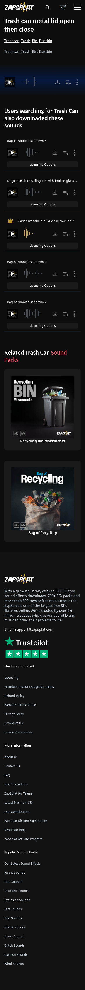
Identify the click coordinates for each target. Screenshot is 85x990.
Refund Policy (14, 696)
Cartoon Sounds (16, 954)
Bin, (35, 40)
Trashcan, (12, 40)
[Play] (10, 82)
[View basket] (63, 7)
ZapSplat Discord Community (25, 821)
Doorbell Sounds (16, 891)
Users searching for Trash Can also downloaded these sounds (41, 118)
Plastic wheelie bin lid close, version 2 (46, 221)
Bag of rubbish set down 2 (27, 302)
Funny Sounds (14, 872)
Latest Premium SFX (18, 802)
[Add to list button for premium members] (68, 82)
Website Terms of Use (20, 705)
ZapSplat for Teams (18, 793)
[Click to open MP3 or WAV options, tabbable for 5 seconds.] (57, 82)
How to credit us (16, 784)
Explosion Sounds (17, 900)
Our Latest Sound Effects (22, 863)
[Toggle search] (47, 7)
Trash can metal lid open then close (39, 25)
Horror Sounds (15, 927)
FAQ (7, 775)
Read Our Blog (15, 830)
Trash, (26, 40)
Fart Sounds (13, 909)
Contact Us (12, 766)
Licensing (11, 677)
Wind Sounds (14, 964)
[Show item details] (77, 82)
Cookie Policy (13, 723)
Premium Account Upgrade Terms (29, 687)
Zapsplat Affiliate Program (23, 839)
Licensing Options (42, 164)
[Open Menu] (77, 7)
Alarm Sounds (14, 936)
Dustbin (45, 40)
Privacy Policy (14, 714)
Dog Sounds (13, 918)
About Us (11, 757)
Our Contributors (16, 811)
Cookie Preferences (18, 732)
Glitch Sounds (14, 945)
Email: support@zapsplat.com (28, 629)
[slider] (34, 81)
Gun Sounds (13, 882)
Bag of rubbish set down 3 (27, 262)
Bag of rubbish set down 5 (27, 141)
